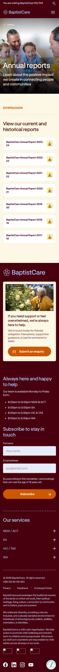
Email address (10, 460)
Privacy (7, 588)
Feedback (22, 588)
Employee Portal (43, 588)
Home (10, 24)
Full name (8, 443)
